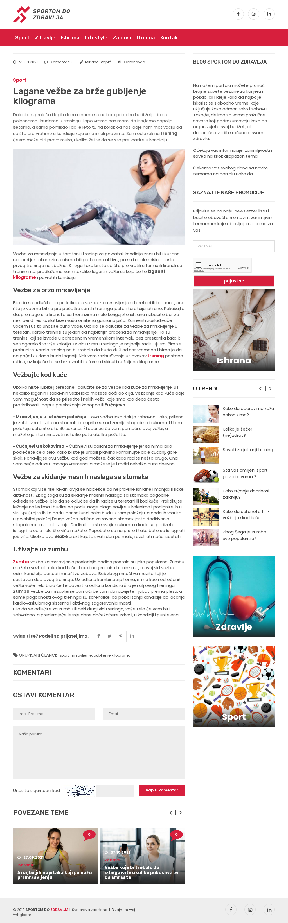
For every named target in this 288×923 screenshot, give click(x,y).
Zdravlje (45, 38)
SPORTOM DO (47, 909)
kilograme (25, 277)
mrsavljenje (81, 655)
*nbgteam (22, 914)
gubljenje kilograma (112, 655)
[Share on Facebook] (98, 636)
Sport (22, 38)
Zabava (122, 38)
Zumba (21, 562)
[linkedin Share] (132, 636)
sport (64, 655)
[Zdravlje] (234, 596)
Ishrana (70, 38)
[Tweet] (109, 636)
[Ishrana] (234, 330)
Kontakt (170, 38)
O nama (146, 38)
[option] (55, 856)
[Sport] (234, 686)
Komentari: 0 (62, 62)
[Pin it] (121, 636)
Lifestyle (96, 38)
